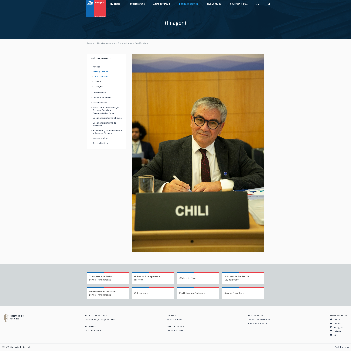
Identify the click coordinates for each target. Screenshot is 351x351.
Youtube (337, 323)
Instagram (338, 327)
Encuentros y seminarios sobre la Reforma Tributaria (107, 132)
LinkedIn (337, 331)
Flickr (336, 335)
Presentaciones (100, 102)
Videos (98, 81)
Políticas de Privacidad (259, 319)
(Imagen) (99, 86)
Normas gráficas (100, 138)
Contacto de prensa (102, 97)
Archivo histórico (100, 143)
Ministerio (115, 4)
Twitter (337, 319)
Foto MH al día (141, 43)
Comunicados (99, 92)
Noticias (96, 66)
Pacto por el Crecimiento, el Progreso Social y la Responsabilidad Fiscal (106, 110)
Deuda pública (214, 4)
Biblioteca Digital (239, 4)
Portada (90, 43)
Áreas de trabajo (161, 4)
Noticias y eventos (188, 4)
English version (342, 347)
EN (257, 4)
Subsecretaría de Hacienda (137, 4)
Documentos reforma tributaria (107, 118)
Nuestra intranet (174, 319)
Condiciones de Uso (257, 323)
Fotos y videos (125, 43)
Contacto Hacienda (176, 330)
